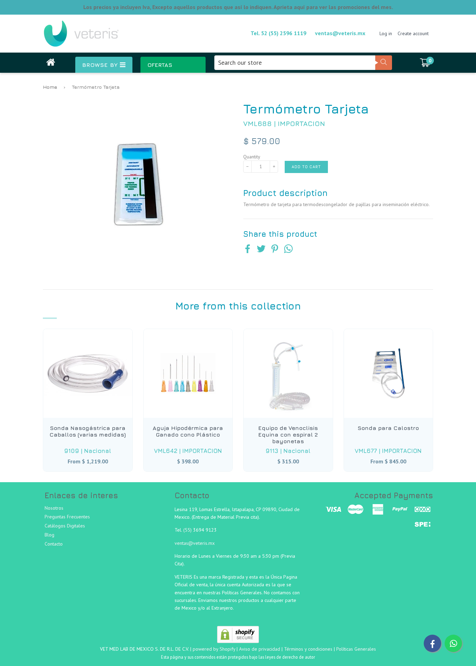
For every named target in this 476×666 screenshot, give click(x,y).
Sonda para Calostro (388, 428)
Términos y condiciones (308, 649)
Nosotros (54, 508)
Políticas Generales (356, 649)
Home (50, 87)
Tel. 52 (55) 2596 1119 (278, 33)
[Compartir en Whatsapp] (288, 249)
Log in (385, 33)
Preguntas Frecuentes (67, 517)
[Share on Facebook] (247, 249)
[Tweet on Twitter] (261, 249)
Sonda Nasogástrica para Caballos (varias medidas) (87, 431)
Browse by (101, 65)
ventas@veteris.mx (340, 33)
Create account (413, 33)
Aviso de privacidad (259, 649)
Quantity (251, 157)
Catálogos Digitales (65, 526)
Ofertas (159, 65)
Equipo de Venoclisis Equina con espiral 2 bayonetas (288, 434)
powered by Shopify (214, 649)
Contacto (54, 544)
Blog (49, 535)
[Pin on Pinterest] (274, 249)
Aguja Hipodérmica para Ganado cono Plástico (188, 431)
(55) (188, 530)
